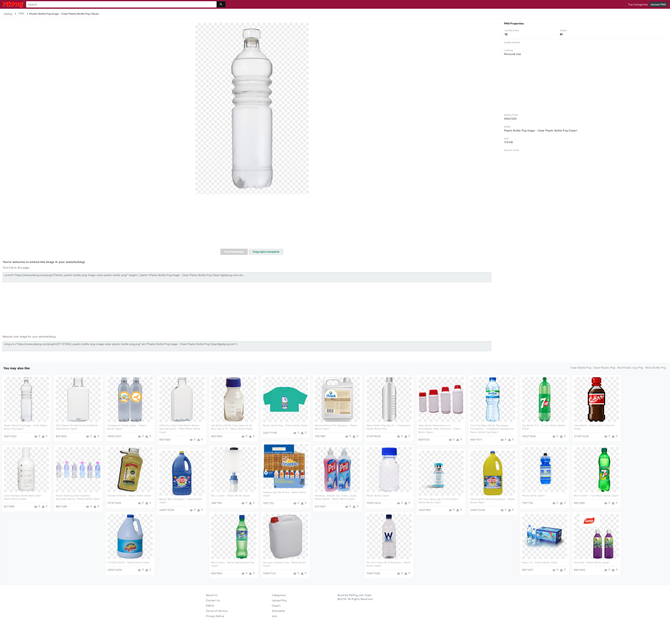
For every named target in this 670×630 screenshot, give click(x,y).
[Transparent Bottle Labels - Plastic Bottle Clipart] (130, 399)
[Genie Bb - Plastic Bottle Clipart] (596, 536)
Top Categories (638, 4)
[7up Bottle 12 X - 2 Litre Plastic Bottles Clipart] (544, 399)
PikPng (8, 14)
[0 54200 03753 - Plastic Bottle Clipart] (130, 536)
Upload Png (279, 600)
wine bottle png (655, 367)
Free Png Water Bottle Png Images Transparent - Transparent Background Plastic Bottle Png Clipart (492, 429)
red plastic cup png (630, 367)
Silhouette (278, 611)
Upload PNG (658, 4)
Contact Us (213, 600)
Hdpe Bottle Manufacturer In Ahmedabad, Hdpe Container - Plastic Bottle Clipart (439, 429)
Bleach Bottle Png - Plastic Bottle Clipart (285, 425)
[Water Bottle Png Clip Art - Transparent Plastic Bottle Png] (389, 399)
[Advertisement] (252, 222)
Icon (274, 616)
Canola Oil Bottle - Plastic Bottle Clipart (129, 495)
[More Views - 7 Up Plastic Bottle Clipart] (596, 469)
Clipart (276, 605)
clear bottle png (580, 367)
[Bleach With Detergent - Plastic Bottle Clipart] (181, 472)
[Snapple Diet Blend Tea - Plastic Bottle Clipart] (285, 466)
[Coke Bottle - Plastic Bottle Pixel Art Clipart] (596, 399)
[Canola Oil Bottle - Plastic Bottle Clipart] (130, 469)
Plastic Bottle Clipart (378, 495)
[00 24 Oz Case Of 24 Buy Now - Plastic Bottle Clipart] (389, 536)
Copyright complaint (266, 251)
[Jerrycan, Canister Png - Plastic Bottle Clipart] (285, 536)
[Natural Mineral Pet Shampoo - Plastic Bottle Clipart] (337, 399)
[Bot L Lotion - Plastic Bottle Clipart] (233, 469)
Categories (279, 595)
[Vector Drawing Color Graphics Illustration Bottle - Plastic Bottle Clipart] (78, 469)
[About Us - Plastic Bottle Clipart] (544, 536)
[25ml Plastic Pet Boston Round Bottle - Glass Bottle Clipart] (78, 399)
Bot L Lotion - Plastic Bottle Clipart (230, 495)
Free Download (234, 251)
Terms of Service (217, 611)
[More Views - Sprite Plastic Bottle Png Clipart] (233, 536)
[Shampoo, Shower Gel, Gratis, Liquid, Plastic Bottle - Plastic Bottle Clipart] (337, 469)
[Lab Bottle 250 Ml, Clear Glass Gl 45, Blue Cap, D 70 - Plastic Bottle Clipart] (233, 399)
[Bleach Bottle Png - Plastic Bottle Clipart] (285, 399)
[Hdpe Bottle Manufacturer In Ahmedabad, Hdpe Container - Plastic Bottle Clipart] (441, 399)
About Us (212, 595)
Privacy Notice (215, 616)
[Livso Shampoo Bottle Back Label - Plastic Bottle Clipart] (26, 469)
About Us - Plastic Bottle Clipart (540, 562)
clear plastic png (604, 367)
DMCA (210, 605)
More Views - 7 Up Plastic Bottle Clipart (596, 495)
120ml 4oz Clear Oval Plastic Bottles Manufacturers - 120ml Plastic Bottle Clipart (179, 429)
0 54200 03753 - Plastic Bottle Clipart (128, 562)
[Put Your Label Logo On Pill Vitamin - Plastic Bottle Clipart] (441, 472)
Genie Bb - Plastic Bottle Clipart (591, 562)
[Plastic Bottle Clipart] (389, 469)
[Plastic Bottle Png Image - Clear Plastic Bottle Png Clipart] (252, 108)
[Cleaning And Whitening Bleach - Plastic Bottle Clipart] (492, 472)
